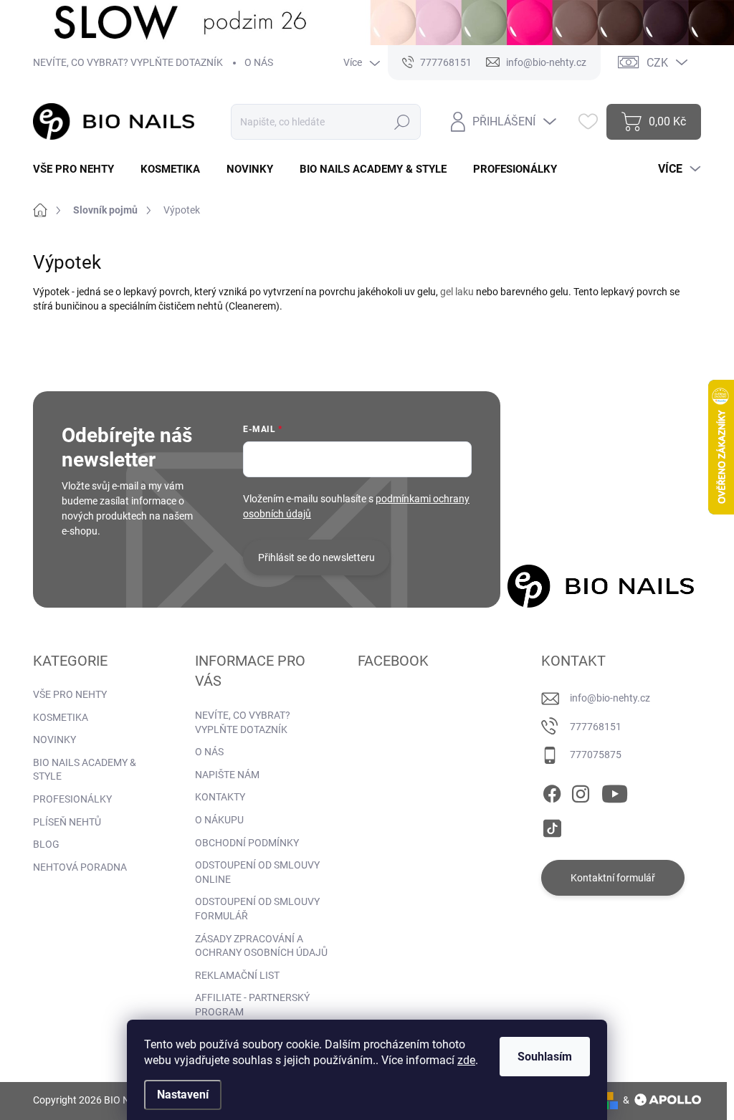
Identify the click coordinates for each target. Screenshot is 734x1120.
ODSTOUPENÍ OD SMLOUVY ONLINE (257, 872)
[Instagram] (580, 791)
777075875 (595, 754)
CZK (657, 63)
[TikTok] (552, 825)
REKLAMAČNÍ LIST (237, 975)
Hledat (402, 122)
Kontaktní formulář (613, 878)
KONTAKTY (220, 797)
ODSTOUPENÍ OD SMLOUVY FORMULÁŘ (257, 909)
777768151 (595, 726)
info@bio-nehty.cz (610, 698)
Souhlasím (545, 1056)
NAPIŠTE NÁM (227, 774)
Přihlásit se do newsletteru (316, 557)
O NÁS (258, 62)
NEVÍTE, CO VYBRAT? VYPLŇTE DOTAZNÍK (128, 62)
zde (466, 1060)
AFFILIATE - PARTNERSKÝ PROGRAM (252, 1005)
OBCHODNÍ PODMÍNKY (247, 842)
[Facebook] (552, 791)
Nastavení (183, 1094)
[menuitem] (79, 169)
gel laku (457, 291)
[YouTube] (615, 791)
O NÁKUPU (219, 819)
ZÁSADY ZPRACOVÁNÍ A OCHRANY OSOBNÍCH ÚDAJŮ (261, 946)
